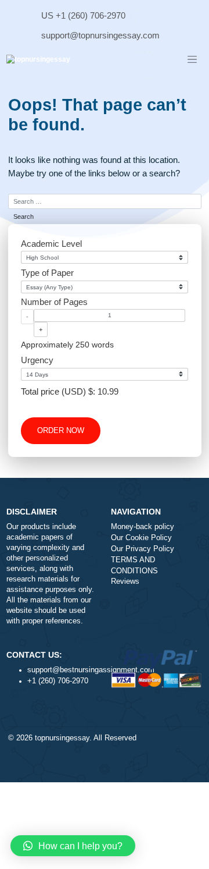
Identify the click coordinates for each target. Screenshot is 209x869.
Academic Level (51, 244)
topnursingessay (62, 738)
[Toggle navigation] (192, 60)
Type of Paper (47, 273)
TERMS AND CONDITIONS (134, 565)
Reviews (125, 581)
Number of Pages (54, 302)
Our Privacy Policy (142, 549)
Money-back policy (142, 527)
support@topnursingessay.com (100, 35)
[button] (72, 845)
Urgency (37, 360)
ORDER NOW (60, 431)
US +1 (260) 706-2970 (83, 15)
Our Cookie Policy (141, 538)
